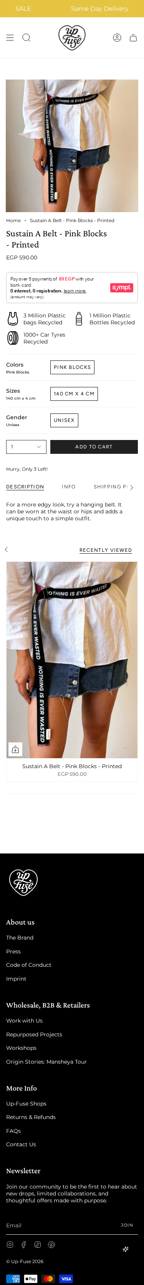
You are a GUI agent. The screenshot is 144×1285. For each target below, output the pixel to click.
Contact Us (21, 1144)
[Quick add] (15, 749)
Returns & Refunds (31, 1117)
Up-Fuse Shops (26, 1103)
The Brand (19, 937)
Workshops (21, 1047)
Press (13, 951)
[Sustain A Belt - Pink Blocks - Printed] (72, 660)
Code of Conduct (28, 964)
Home (13, 220)
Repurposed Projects (34, 1034)
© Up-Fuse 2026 (24, 1261)
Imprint (16, 978)
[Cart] (133, 37)
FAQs (13, 1130)
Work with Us (24, 1020)
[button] (26, 37)
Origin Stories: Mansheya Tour (46, 1061)
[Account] (117, 37)
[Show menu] (10, 37)
